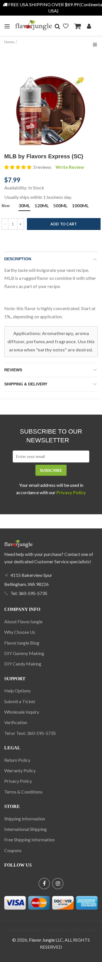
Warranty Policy (20, 770)
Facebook (44, 883)
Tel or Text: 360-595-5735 (30, 733)
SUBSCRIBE (51, 470)
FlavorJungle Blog (21, 642)
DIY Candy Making (22, 663)
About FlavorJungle (23, 621)
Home (9, 42)
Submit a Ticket (19, 701)
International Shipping (25, 829)
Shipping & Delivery (25, 384)
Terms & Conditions (23, 791)
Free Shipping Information (29, 839)
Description (17, 259)
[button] (17, 167)
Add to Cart (63, 224)
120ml (42, 205)
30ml (24, 205)
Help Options (17, 690)
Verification (15, 722)
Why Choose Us (19, 632)
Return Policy (17, 760)
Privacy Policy (18, 781)
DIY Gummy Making (24, 653)
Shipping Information (24, 818)
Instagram (57, 883)
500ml (60, 205)
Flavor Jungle (42, 939)
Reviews (13, 370)
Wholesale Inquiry (21, 711)
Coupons (13, 850)
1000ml (80, 205)
